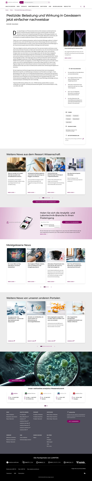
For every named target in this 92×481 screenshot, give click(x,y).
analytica (22, 419)
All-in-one (49, 446)
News (48, 437)
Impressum (9, 473)
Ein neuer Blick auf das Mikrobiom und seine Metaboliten (76, 73)
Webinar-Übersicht (10, 442)
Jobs (48, 444)
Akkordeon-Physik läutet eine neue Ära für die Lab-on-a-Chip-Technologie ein (75, 86)
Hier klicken (51, 226)
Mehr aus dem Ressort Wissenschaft (46, 201)
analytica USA (23, 429)
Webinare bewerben (11, 439)
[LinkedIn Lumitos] (85, 473)
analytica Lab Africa (24, 427)
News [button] (18, 6)
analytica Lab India (24, 423)
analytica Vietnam (24, 425)
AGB (15, 473)
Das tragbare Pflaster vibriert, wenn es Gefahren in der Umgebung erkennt (75, 79)
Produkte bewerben (37, 416)
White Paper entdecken (52, 414)
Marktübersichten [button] (33, 6)
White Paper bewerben (52, 416)
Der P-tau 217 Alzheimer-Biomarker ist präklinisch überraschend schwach (74, 93)
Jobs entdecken (23, 437)
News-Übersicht (10, 419)
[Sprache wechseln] (84, 6)
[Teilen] (81, 6)
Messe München (23, 416)
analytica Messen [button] (10, 6)
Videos (34, 437)
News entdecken (10, 414)
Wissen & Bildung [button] (57, 6)
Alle (21, 2)
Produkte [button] (24, 6)
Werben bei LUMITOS (11, 469)
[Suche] (49, 2)
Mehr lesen (43, 234)
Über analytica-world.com (33, 469)
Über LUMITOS (21, 469)
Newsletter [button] (67, 6)
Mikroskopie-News (17, 380)
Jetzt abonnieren (73, 421)
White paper (49, 442)
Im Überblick (23, 414)
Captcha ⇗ (57, 227)
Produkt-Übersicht (37, 419)
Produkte (49, 439)
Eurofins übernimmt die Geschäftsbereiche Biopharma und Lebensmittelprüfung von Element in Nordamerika (75, 101)
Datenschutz (21, 473)
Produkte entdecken (38, 414)
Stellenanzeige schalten (25, 439)
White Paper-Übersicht (52, 419)
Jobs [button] (50, 6)
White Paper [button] (43, 6)
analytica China (23, 421)
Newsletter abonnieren (72, 222)
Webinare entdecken (11, 437)
